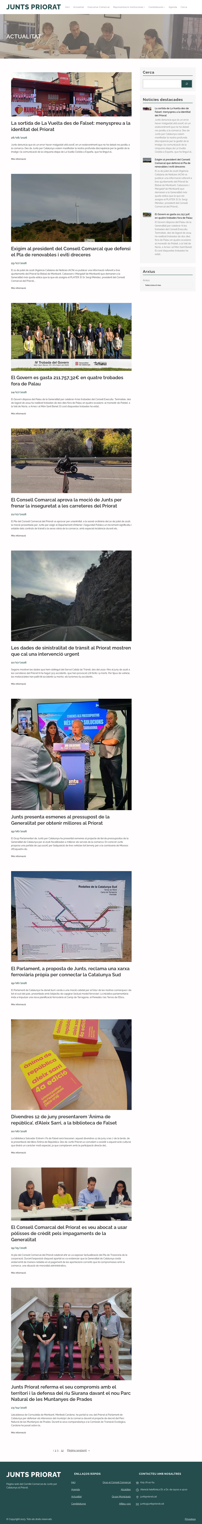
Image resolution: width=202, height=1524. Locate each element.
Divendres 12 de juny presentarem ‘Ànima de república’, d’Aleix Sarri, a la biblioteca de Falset (64, 1120)
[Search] (186, 83)
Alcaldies (126, 1489)
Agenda (75, 1489)
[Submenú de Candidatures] (164, 7)
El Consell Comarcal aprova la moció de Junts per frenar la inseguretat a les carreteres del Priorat (66, 503)
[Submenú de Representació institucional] (144, 7)
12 (62, 1450)
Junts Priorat (33, 7)
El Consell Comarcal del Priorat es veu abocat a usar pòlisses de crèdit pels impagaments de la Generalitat (69, 1233)
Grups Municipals (121, 1496)
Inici (73, 1482)
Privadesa (190, 1519)
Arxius (146, 280)
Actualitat (76, 1496)
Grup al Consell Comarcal (117, 1482)
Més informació (18, 159)
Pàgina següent (78, 1450)
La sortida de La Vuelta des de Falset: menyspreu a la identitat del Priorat (70, 126)
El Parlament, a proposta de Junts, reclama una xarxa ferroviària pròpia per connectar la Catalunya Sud (70, 971)
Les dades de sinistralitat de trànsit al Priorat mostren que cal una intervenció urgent (71, 651)
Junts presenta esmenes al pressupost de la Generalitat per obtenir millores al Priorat (60, 820)
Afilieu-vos (125, 1503)
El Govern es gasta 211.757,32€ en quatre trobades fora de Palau (67, 380)
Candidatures (78, 1503)
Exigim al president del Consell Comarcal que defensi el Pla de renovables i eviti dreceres (71, 252)
